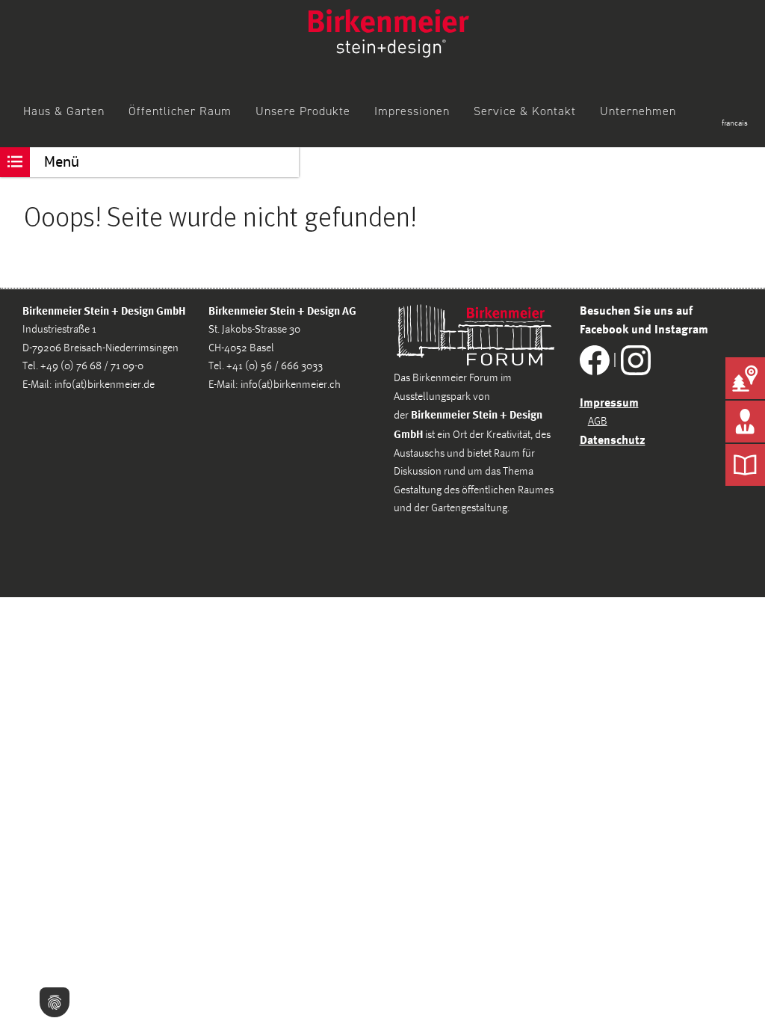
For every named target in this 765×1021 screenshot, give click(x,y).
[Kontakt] (745, 421)
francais (735, 123)
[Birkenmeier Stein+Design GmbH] (389, 33)
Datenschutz (612, 439)
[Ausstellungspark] (745, 378)
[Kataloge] (745, 465)
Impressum (609, 402)
